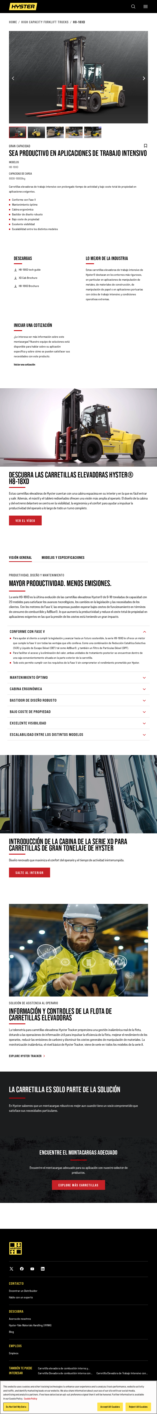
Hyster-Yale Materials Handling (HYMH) (30, 1325)
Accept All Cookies (110, 1406)
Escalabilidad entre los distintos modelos (46, 734)
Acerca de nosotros (20, 1318)
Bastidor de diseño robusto (33, 700)
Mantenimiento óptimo (29, 677)
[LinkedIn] (42, 1269)
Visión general (20, 557)
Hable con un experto (21, 1297)
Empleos (13, 1353)
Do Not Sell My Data (16, 1406)
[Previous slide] (13, 78)
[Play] (144, 454)
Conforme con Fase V (27, 631)
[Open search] (133, 6)
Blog (11, 1331)
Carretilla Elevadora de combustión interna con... (65, 1373)
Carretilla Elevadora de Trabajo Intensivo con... (122, 1373)
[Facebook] (21, 1269)
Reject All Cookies (138, 1406)
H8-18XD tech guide (30, 269)
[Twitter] (11, 1269)
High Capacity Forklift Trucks (45, 22)
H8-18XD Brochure (29, 286)
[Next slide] (144, 78)
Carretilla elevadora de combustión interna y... (64, 1368)
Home (13, 22)
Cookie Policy (30, 1398)
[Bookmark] (145, 145)
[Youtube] (32, 1269)
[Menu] (145, 6)
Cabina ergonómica (26, 689)
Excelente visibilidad (28, 723)
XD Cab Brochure (28, 277)
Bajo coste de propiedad (30, 712)
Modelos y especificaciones (63, 557)
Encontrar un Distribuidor (23, 1290)
